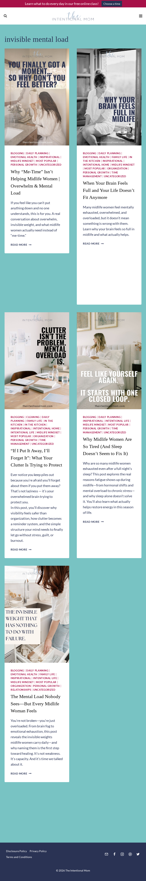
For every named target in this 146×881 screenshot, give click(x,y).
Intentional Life (22, 432)
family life (119, 157)
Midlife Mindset (22, 161)
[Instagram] (122, 854)
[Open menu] (140, 16)
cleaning (33, 417)
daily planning (37, 153)
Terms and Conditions (19, 857)
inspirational (50, 157)
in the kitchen (35, 424)
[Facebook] (114, 854)
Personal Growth (24, 164)
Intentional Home (96, 164)
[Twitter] (138, 854)
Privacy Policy (38, 851)
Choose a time (111, 3)
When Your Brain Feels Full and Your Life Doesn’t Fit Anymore (108, 190)
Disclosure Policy (16, 851)
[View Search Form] (5, 16)
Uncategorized (50, 164)
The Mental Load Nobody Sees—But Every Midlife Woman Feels (36, 703)
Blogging (17, 153)
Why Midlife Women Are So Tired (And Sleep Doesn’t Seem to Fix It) (107, 446)
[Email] (106, 854)
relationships (21, 689)
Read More (21, 244)
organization (117, 168)
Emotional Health (24, 157)
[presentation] (37, 96)
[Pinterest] (130, 854)
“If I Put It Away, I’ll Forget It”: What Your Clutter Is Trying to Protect (36, 457)
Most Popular (46, 161)
